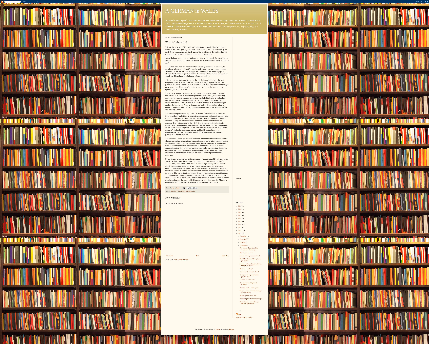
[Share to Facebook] (194, 188)
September (243, 245)
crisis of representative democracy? (251, 299)
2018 (240, 212)
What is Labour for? (246, 253)
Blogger (231, 329)
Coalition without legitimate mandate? (248, 284)
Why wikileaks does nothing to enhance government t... (249, 303)
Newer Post (169, 256)
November (243, 239)
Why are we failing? (246, 269)
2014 (240, 224)
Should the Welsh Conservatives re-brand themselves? (251, 265)
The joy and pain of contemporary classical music (250, 292)
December (243, 236)
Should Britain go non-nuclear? (250, 256)
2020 (240, 209)
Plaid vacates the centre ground (249, 288)
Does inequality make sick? (248, 296)
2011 (240, 233)
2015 (240, 221)
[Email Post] (183, 188)
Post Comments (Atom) (181, 259)
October (243, 242)
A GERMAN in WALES (192, 10)
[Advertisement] (250, 70)
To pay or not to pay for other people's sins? (249, 276)
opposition (192, 191)
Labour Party (181, 191)
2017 (240, 215)
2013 (240, 227)
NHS (187, 191)
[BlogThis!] (190, 188)
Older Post (225, 256)
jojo (239, 314)
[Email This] (188, 188)
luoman (218, 329)
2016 (240, 218)
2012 (240, 230)
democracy (174, 191)
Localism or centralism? (247, 280)
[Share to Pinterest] (196, 188)
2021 (240, 206)
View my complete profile (244, 317)
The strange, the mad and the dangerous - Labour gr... (249, 249)
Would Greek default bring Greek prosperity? (250, 260)
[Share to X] (192, 188)
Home (197, 256)
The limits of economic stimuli (249, 272)
